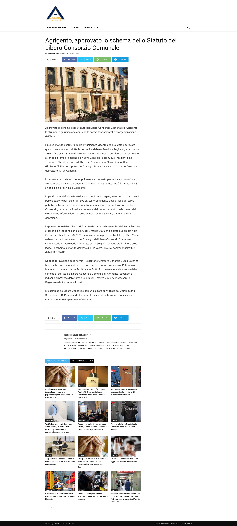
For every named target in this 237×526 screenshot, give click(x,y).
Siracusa (49, 490)
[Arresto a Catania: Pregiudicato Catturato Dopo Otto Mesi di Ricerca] (126, 411)
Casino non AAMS (162, 523)
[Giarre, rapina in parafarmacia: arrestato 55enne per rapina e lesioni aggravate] (93, 481)
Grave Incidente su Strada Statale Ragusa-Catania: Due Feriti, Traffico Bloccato (59, 496)
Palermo (114, 455)
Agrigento (82, 386)
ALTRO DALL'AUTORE (82, 360)
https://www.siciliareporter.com (75, 339)
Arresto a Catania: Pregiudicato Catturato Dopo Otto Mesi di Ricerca (124, 427)
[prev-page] (47, 507)
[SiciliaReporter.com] (67, 13)
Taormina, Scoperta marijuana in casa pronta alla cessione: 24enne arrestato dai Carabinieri (124, 392)
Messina (114, 386)
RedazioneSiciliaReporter (56, 53)
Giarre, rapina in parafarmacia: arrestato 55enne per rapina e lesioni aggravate (93, 496)
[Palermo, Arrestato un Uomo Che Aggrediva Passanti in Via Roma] (126, 446)
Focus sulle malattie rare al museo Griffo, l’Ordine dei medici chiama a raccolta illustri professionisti (92, 427)
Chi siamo (175, 523)
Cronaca (48, 386)
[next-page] (51, 507)
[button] (188, 27)
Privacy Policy (186, 523)
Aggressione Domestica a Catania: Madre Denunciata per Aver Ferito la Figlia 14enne (60, 461)
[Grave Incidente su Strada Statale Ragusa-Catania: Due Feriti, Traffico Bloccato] (60, 481)
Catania (114, 420)
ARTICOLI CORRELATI (58, 360)
